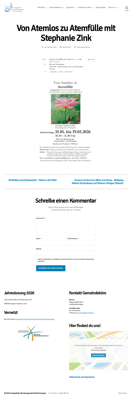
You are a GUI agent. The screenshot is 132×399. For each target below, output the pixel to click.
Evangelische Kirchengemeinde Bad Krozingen (28, 393)
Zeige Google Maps (98, 355)
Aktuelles (41, 7)
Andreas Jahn (52, 47)
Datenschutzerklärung (98, 350)
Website (38, 249)
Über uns (111, 7)
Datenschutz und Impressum (81, 377)
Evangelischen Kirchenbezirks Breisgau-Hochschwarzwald (34, 319)
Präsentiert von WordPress (59, 393)
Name (38, 239)
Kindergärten (101, 7)
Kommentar (40, 218)
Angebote (69, 7)
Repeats (57, 61)
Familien (60, 72)
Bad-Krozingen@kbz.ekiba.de (84, 313)
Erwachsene (53, 72)
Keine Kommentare (83, 47)
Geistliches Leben (84, 7)
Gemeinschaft (69, 72)
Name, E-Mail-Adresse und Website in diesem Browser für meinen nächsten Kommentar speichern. (66, 260)
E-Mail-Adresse (73, 239)
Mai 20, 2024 (67, 47)
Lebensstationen (55, 7)
